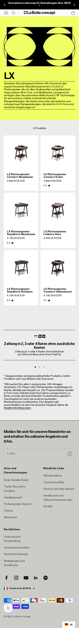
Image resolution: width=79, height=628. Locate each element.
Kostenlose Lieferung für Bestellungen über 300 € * (39, 4)
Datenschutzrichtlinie (17, 547)
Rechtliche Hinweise (16, 554)
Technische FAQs (53, 482)
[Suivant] (74, 5)
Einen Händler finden (16, 480)
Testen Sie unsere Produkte (15, 488)
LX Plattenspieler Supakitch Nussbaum (21, 233)
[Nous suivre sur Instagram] (16, 577)
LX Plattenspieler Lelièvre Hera (55, 233)
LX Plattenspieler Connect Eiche (55, 176)
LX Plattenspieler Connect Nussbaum (20, 176)
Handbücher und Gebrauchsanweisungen (57, 497)
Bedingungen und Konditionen (14, 563)
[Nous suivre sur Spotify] (45, 577)
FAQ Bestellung (52, 475)
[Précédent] (4, 5)
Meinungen (10, 517)
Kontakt (48, 506)
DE (71, 624)
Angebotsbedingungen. (17, 408)
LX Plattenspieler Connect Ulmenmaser (58, 290)
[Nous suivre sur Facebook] (6, 577)
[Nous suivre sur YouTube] (26, 577)
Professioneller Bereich (18, 504)
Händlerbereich (13, 497)
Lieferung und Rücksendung (12, 539)
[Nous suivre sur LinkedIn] (35, 577)
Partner (8, 511)
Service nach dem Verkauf (58, 489)
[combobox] (68, 624)
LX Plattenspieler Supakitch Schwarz (20, 290)
